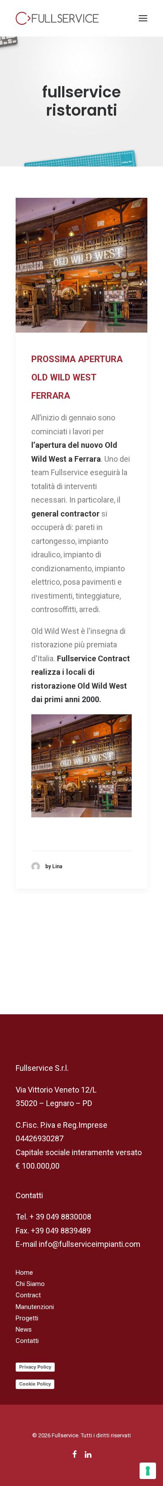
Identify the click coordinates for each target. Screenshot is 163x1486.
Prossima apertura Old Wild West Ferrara (77, 377)
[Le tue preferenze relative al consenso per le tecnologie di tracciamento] (148, 1471)
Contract (28, 1295)
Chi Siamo (30, 1284)
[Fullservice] (57, 18)
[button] (143, 18)
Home (24, 1272)
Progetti (27, 1318)
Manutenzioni (35, 1307)
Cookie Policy (35, 1384)
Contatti (27, 1341)
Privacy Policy (35, 1367)
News (24, 1329)
